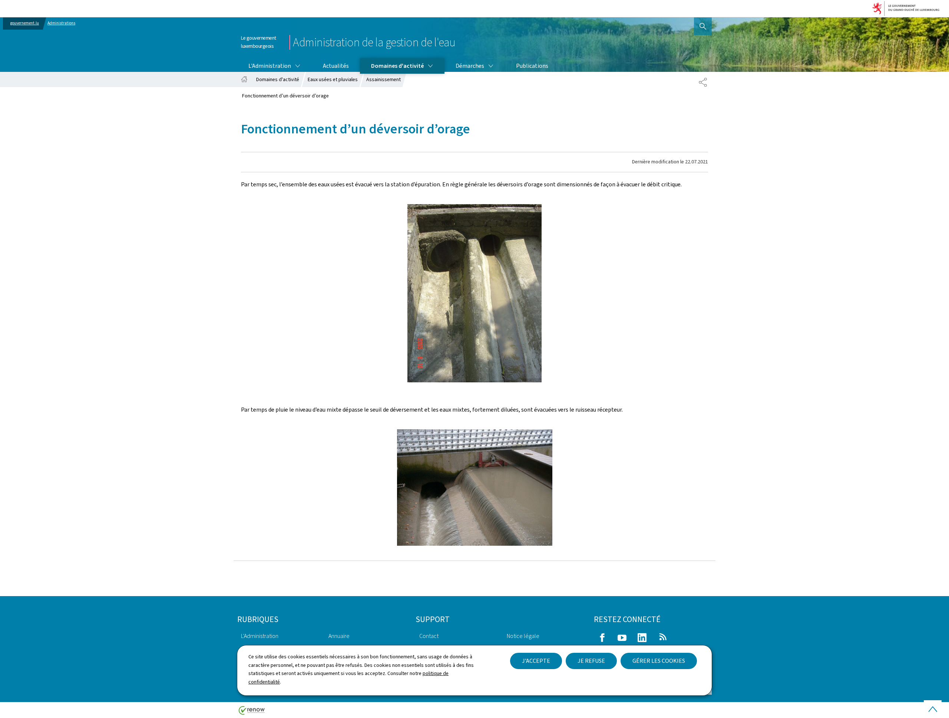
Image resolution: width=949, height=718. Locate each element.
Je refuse (591, 661)
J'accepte (536, 661)
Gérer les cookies (658, 661)
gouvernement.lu (24, 23)
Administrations (61, 23)
